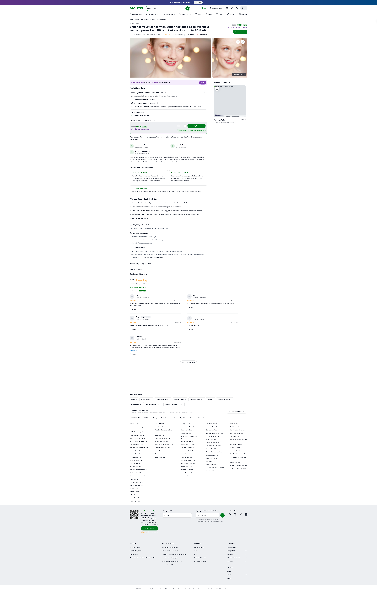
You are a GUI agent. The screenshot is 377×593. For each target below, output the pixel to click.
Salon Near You (134, 479)
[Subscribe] (222, 515)
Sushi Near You (160, 457)
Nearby (229, 571)
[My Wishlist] (227, 8)
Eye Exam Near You (212, 427)
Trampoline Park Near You (189, 473)
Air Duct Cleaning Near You (238, 465)
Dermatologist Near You (213, 449)
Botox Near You (134, 495)
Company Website (136, 269)
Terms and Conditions (166, 589)
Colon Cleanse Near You (213, 455)
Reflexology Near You (136, 444)
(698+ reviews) (178, 35)
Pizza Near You (159, 451)
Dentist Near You (211, 430)
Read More (133, 350)
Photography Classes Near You (189, 437)
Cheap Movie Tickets (187, 430)
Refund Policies (134, 554)
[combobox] (177, 515)
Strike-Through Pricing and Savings (151, 257)
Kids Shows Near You (187, 441)
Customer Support (135, 547)
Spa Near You (134, 488)
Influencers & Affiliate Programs (172, 561)
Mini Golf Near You (186, 466)
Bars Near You (159, 435)
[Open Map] (230, 101)
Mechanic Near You (236, 436)
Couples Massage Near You (138, 476)
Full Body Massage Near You (139, 432)
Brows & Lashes (150, 20)
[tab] (139, 418)
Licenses (238, 589)
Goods (229, 578)
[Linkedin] (246, 514)
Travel (229, 575)
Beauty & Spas (139, 20)
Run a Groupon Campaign (170, 551)
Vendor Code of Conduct (169, 565)
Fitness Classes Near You (214, 452)
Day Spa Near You (135, 457)
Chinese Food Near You (162, 438)
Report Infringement (136, 551)
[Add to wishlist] (243, 42)
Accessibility (214, 589)
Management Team (200, 561)
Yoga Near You (210, 471)
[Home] (136, 8)
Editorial (230, 561)
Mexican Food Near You (162, 448)
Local (131, 20)
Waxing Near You (135, 501)
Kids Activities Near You (188, 463)
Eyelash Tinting (161, 20)
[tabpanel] (188, 462)
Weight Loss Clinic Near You (215, 468)
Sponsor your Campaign (169, 558)
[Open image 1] (170, 58)
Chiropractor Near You (213, 443)
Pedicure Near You (135, 454)
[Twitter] (241, 514)
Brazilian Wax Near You (137, 451)
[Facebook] (230, 514)
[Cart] (237, 8)
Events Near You (186, 433)
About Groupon (199, 547)
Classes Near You (235, 448)
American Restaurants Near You (163, 431)
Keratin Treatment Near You (138, 441)
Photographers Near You (238, 457)
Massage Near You (135, 466)
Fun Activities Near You (188, 427)
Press (196, 554)
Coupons (230, 554)
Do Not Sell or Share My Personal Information (197, 589)
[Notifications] (232, 8)
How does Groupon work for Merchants (174, 554)
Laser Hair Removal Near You (139, 470)
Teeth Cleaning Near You (137, 435)
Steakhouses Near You (162, 454)
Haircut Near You (135, 492)
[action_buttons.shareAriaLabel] (238, 42)
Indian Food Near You (161, 441)
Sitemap (221, 589)
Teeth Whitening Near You (214, 433)
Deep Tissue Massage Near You (138, 428)
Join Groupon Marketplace (170, 547)
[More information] (157, 103)
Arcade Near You (186, 454)
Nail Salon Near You (136, 473)
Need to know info (148, 120)
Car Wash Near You (236, 433)
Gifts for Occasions (233, 558)
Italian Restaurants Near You (164, 444)
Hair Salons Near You (136, 485)
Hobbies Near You (236, 451)
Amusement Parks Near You (189, 451)
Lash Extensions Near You (138, 438)
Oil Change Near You (236, 427)
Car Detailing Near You (237, 430)
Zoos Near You (185, 476)
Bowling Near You (186, 457)
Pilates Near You (211, 439)
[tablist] (188, 418)
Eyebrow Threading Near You (139, 448)
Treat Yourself (231, 547)
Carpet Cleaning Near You (238, 468)
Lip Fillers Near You (136, 460)
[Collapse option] (204, 92)
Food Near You (159, 427)
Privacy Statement (218, 521)
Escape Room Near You (188, 460)
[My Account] (243, 8)
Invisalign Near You (212, 458)
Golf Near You (210, 461)
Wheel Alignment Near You (238, 439)
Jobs (195, 551)
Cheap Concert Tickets (188, 444)
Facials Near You (135, 498)
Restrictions (135, 120)
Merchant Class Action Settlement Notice (143, 558)
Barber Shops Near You (137, 482)
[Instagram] (235, 514)
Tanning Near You (135, 463)
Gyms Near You (211, 465)
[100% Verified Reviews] (146, 287)
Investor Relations (200, 558)
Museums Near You (187, 470)
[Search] (187, 8)
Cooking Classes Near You (238, 454)
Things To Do (231, 551)
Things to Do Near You (188, 448)
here (199, 107)
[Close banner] (247, 2)
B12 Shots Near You (212, 436)
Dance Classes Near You (213, 446)
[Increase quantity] (185, 125)
